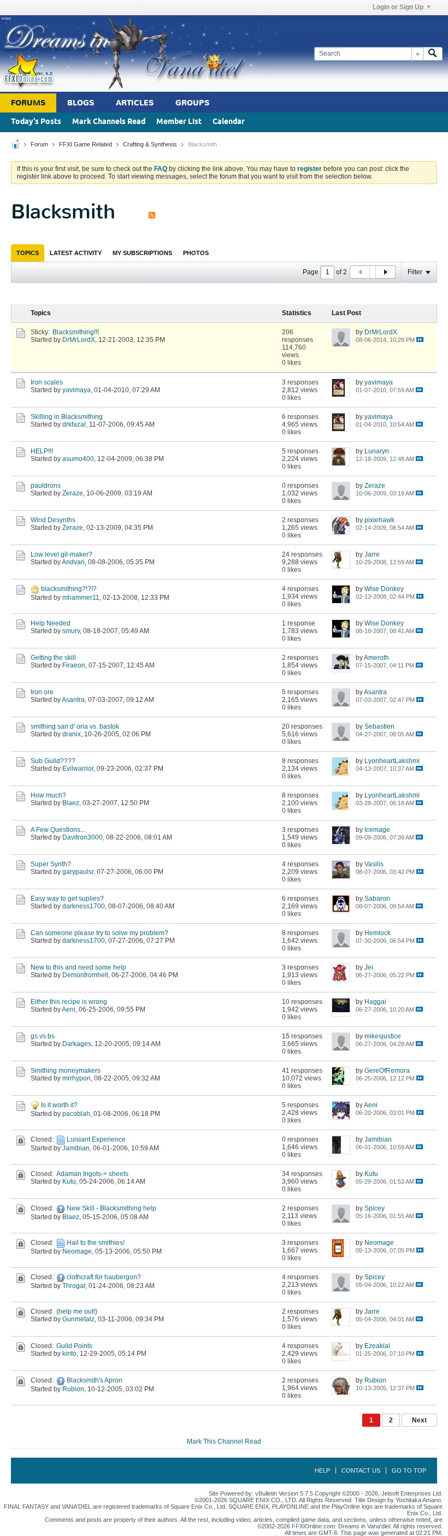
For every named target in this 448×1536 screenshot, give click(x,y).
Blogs (80, 103)
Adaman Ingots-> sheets (92, 1174)
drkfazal (74, 424)
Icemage (377, 830)
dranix (71, 734)
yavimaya (76, 390)
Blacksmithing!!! (75, 332)
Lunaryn (376, 451)
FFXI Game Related (85, 144)
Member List (179, 122)
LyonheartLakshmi (392, 761)
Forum (39, 144)
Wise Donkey (384, 589)
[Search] (433, 54)
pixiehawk (379, 520)
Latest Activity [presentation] (76, 253)
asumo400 (78, 459)
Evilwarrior (77, 768)
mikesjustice (382, 1036)
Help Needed (50, 623)
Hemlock (377, 933)
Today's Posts (36, 122)
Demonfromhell (85, 975)
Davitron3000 (82, 837)
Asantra (73, 700)
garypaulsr (77, 872)
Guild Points (74, 1346)
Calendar (229, 122)
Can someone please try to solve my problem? (99, 933)
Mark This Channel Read (224, 1441)
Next (419, 1420)
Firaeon (73, 665)
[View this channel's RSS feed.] (152, 212)
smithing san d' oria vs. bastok (75, 726)
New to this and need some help (78, 967)
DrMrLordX (78, 340)
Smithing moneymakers (66, 1070)
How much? (48, 795)
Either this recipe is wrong (69, 1002)
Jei (368, 967)
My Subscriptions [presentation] (142, 253)
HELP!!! (42, 451)
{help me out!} (76, 1311)
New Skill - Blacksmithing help (111, 1208)
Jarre (372, 554)
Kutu (69, 1181)
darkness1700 (83, 906)
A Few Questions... (58, 830)
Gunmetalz (78, 1319)
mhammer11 (80, 597)
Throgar (73, 1286)
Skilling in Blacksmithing (67, 417)
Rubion (73, 1389)
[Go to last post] (419, 339)
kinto (69, 1353)
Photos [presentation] (196, 253)
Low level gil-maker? (61, 554)
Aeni (68, 1009)
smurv (71, 631)
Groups (192, 103)
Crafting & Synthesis (150, 144)
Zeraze (72, 493)
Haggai (375, 1002)
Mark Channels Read (108, 122)
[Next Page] (385, 272)
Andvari (73, 562)
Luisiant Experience (96, 1139)
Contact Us (360, 1470)
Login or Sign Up (398, 7)
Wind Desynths (53, 520)
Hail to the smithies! (96, 1242)
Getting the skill (53, 657)
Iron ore (42, 692)
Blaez (70, 803)
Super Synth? (51, 864)
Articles (135, 103)
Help (322, 1470)
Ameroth (376, 657)
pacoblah (76, 1114)
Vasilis (374, 864)
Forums (28, 103)
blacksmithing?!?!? (69, 589)
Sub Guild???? (53, 761)
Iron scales (47, 382)
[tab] (27, 253)
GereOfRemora (387, 1070)
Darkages (76, 1044)
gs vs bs (43, 1036)
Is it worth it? (59, 1105)
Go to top (409, 1470)
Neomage (77, 1251)
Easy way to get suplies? (67, 898)
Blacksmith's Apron (94, 1380)
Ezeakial (377, 1346)
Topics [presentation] (27, 253)
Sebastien (379, 726)
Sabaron (377, 898)
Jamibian (76, 1148)
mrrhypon (76, 1078)
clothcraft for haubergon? (104, 1277)
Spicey (374, 1208)
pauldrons (46, 485)
